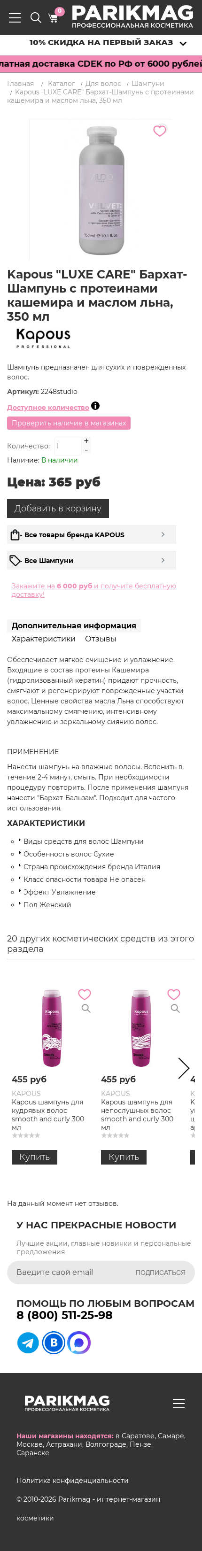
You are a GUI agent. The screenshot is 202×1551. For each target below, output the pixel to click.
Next (180, 1070)
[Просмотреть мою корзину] (52, 18)
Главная (20, 83)
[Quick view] (86, 1008)
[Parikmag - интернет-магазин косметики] (141, 16)
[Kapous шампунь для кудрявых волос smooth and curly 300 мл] (52, 1027)
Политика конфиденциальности (72, 1480)
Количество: (28, 446)
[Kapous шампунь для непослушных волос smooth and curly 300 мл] (141, 1027)
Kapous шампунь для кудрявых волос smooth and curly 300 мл (48, 1115)
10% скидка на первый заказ (101, 42)
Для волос (103, 83)
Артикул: (24, 391)
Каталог (61, 83)
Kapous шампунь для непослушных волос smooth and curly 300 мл (137, 1115)
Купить (34, 1157)
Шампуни (148, 83)
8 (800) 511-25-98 (64, 1315)
